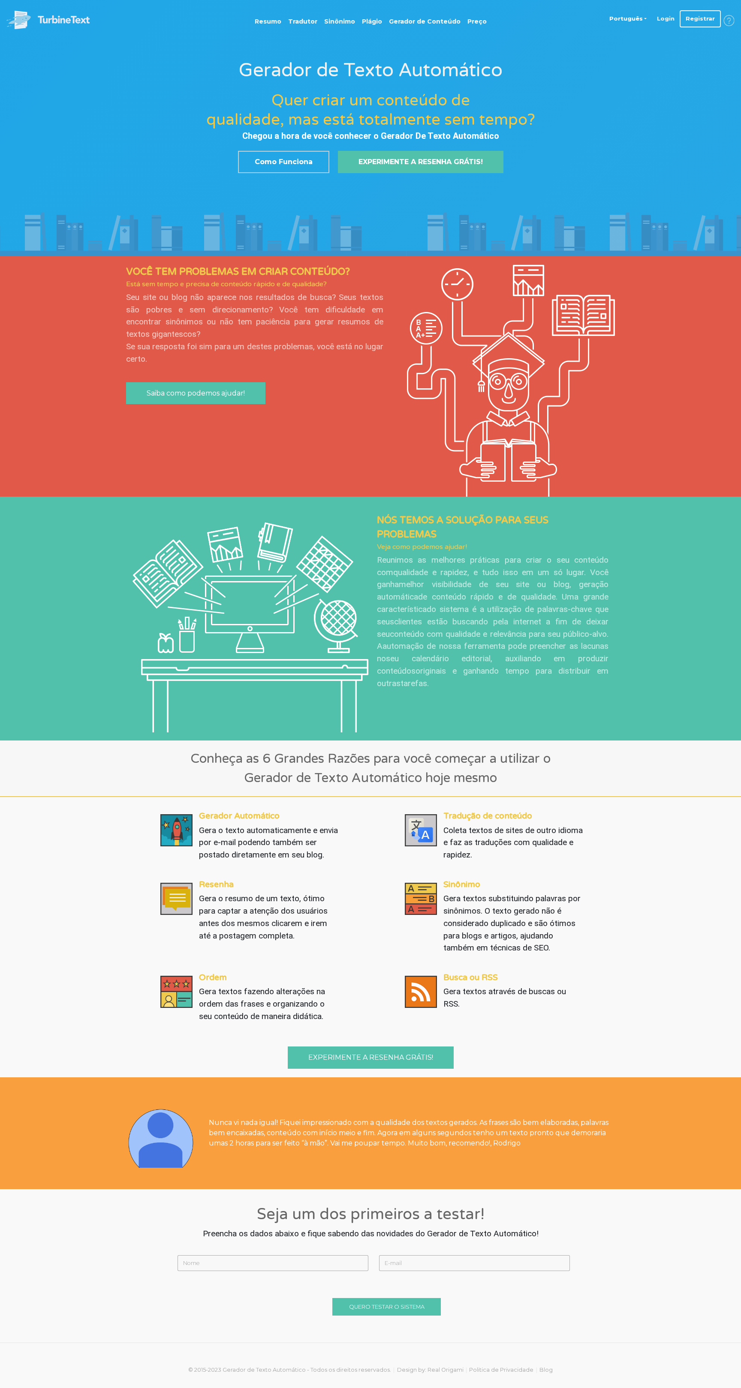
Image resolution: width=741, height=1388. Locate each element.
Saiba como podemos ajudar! (196, 393)
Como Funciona (284, 162)
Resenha (216, 884)
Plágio (372, 21)
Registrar (700, 18)
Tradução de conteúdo (487, 816)
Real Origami (446, 1370)
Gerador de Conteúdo (425, 21)
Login (666, 18)
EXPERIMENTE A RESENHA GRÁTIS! (420, 162)
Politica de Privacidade (501, 1370)
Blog (546, 1370)
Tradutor (302, 21)
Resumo (268, 21)
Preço (477, 21)
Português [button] (626, 18)
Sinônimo (339, 21)
